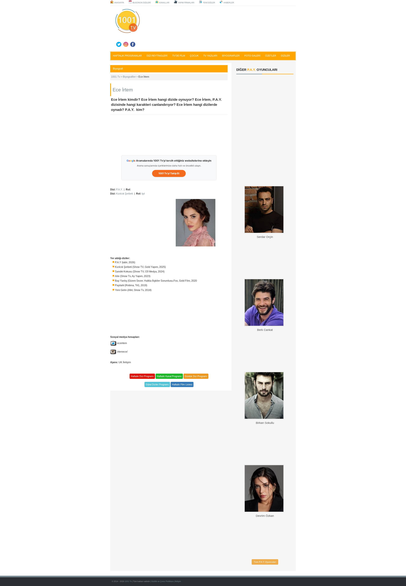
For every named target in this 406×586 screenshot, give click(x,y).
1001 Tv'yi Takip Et (168, 173)
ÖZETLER (270, 55)
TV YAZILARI (210, 55)
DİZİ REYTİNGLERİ (157, 55)
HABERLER (229, 3)
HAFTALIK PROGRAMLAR (127, 55)
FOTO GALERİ (252, 55)
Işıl (143, 193)
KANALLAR (164, 3)
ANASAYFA (119, 3)
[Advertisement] (219, 28)
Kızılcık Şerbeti (124, 193)
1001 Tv (128, 581)
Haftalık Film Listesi (182, 384)
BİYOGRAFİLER (231, 55)
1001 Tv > (117, 76)
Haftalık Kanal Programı (169, 376)
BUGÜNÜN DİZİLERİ (142, 3)
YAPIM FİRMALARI (186, 3)
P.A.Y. (119, 189)
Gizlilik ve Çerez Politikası (162, 581)
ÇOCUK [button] (194, 55)
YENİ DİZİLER (209, 3)
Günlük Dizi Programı (196, 376)
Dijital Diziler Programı (157, 384)
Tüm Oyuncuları (265, 562)
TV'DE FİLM (178, 55)
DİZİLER (285, 55)
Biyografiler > (130, 76)
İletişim (178, 581)
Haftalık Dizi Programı (142, 376)
